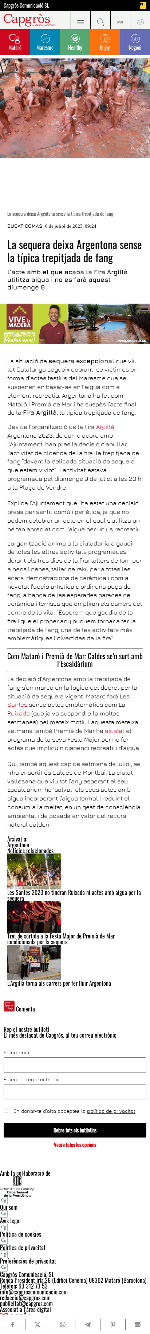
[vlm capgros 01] (75, 324)
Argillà (105, 426)
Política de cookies (20, 1234)
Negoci (135, 47)
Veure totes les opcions (75, 1144)
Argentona (18, 844)
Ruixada (18, 713)
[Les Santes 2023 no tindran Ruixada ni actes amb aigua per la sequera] (75, 871)
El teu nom (16, 1052)
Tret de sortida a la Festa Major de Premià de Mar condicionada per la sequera (61, 939)
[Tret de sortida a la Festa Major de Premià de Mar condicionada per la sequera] (75, 917)
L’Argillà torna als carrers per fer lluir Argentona (59, 983)
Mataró (14, 47)
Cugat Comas (24, 226)
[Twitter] (37, 1324)
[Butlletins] (140, 20)
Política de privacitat (23, 1247)
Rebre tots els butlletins (75, 1130)
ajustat (115, 730)
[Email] (138, 1324)
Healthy (75, 47)
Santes (17, 704)
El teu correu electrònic (32, 1079)
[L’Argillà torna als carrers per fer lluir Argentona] (75, 963)
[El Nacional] (143, 5)
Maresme (45, 47)
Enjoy (105, 47)
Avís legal (10, 1220)
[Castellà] (120, 20)
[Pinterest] (112, 1324)
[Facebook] (12, 1324)
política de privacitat (111, 1111)
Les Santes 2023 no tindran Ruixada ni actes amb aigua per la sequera (74, 895)
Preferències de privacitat (28, 1261)
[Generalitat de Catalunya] (75, 1186)
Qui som (8, 1207)
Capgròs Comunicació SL (26, 5)
